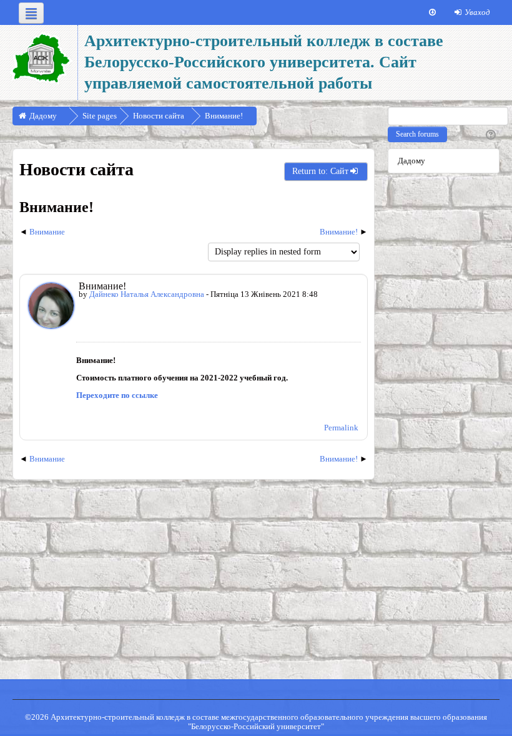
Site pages (99, 115)
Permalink (341, 427)
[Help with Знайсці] (489, 135)
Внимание (47, 231)
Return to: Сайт (320, 171)
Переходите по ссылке (117, 395)
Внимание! (339, 231)
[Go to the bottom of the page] (432, 12)
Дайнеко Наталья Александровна (146, 294)
